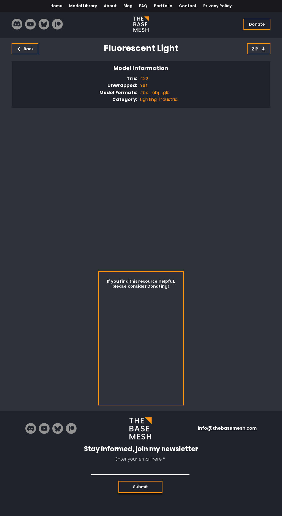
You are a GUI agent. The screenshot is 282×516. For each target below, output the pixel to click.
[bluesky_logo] (44, 24)
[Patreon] (57, 24)
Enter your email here (138, 459)
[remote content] (141, 188)
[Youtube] (30, 24)
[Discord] (17, 24)
